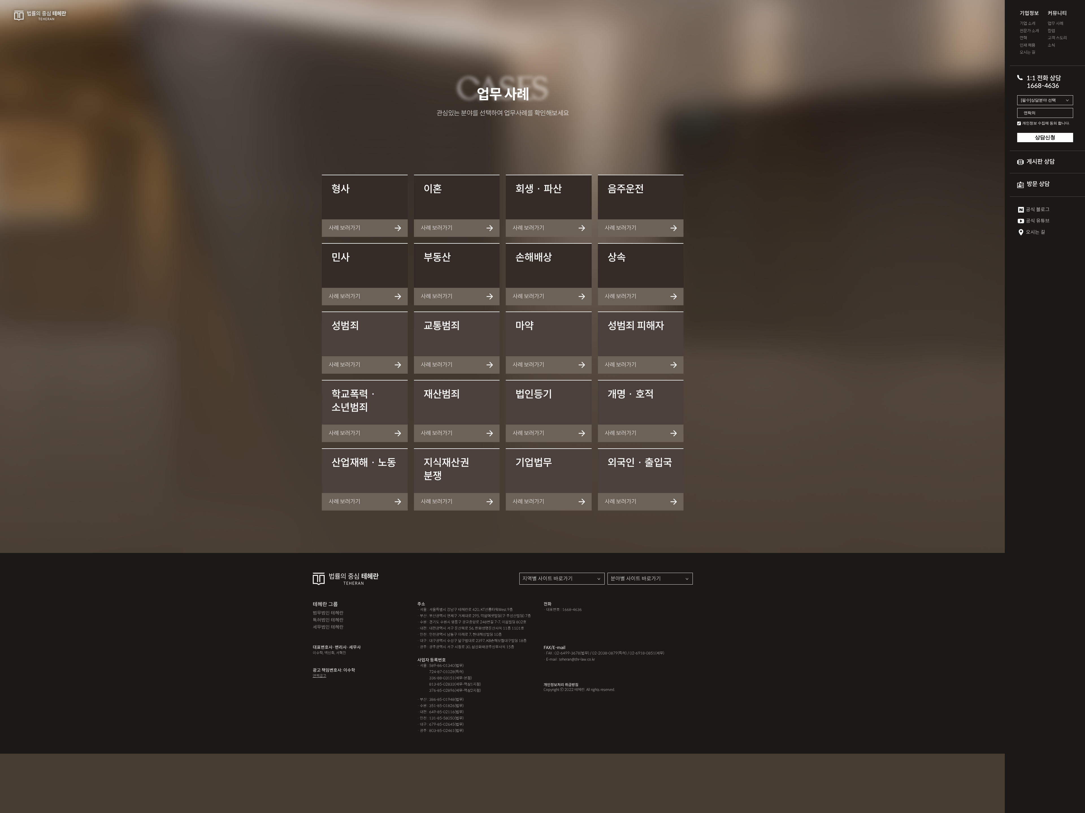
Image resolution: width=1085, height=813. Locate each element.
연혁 (1023, 38)
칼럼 (1051, 31)
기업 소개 (1027, 23)
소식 (1051, 45)
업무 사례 (1055, 23)
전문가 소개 (1029, 31)
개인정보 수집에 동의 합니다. (1046, 123)
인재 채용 (1027, 45)
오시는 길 (1027, 52)
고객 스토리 (1057, 38)
